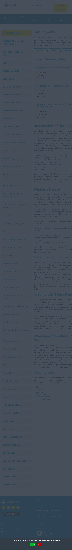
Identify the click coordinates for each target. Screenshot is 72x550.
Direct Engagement (55, 507)
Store (68, 19)
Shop (16, 531)
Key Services (4, 19)
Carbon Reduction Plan (56, 510)
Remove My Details (55, 516)
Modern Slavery (41, 507)
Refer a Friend (61, 19)
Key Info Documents (42, 510)
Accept (33, 545)
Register (54, 51)
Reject (39, 545)
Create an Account (55, 513)
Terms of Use (40, 504)
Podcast (3, 531)
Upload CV (40, 51)
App (48, 19)
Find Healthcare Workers (33, 19)
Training (54, 19)
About (42, 19)
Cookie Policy (53, 504)
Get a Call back (62, 6)
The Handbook (41, 513)
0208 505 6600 (36, 5)
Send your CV (61, 10)
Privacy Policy (40, 516)
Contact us (40, 528)
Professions (13, 19)
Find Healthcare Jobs (23, 19)
